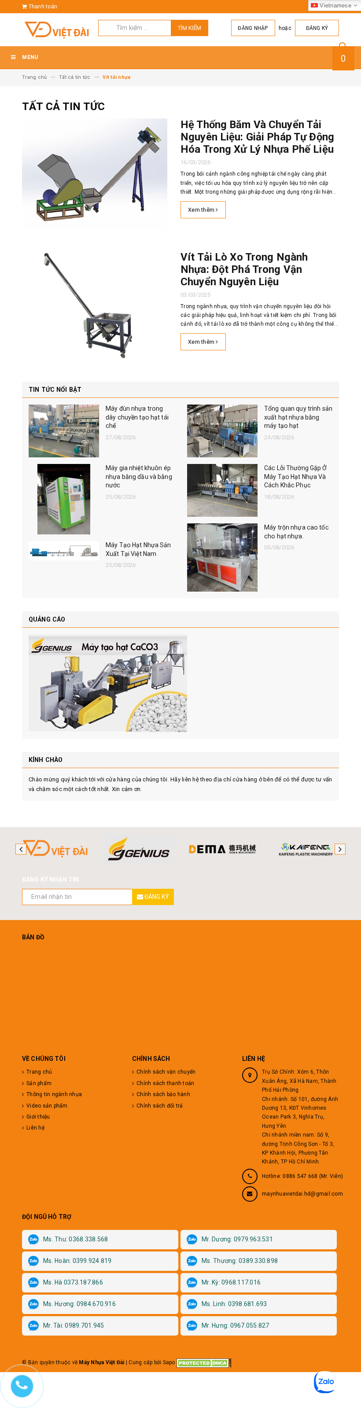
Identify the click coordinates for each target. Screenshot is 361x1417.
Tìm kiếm (189, 28)
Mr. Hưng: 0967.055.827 (235, 1325)
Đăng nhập (253, 28)
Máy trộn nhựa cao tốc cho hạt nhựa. (296, 532)
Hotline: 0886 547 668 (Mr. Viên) (302, 1176)
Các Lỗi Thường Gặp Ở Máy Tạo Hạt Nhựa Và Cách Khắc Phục (295, 476)
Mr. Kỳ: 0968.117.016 (231, 1282)
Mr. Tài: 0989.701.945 (73, 1325)
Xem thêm (202, 209)
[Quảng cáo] (180, 683)
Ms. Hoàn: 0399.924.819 (77, 1260)
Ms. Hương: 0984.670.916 (79, 1303)
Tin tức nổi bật (55, 389)
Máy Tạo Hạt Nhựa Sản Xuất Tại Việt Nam (138, 549)
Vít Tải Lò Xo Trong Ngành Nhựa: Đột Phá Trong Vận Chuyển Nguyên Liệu (244, 269)
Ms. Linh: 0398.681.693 (234, 1303)
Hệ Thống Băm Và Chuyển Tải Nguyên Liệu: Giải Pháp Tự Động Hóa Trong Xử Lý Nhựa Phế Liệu (257, 136)
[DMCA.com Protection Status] (204, 1362)
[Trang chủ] (57, 30)
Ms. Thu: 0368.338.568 (75, 1239)
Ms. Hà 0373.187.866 (73, 1282)
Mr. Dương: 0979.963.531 (237, 1239)
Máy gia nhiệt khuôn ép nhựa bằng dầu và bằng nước (139, 476)
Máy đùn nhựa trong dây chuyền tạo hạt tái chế (137, 417)
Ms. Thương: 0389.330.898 (240, 1260)
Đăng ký (317, 28)
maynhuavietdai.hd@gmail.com (302, 1194)
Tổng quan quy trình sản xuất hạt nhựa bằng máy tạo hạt (298, 417)
